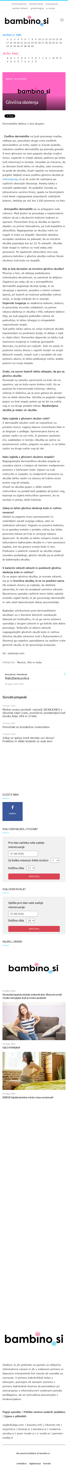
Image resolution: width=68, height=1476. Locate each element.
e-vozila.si (43, 1433)
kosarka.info (34, 1424)
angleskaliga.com (13, 1424)
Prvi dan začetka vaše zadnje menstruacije (26, 845)
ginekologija (37, 8)
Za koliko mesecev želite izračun (28, 860)
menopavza (52, 3)
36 (18, 45)
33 (7, 45)
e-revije (50, 8)
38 (25, 45)
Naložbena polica (17, 678)
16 (60, 38)
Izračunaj (34, 876)
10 (39, 38)
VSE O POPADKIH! (11, 1047)
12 (46, 38)
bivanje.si (24, 1429)
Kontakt (47, 1463)
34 (11, 45)
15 (57, 38)
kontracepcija (19, 3)
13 (50, 38)
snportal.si (8, 1429)
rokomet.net (52, 1424)
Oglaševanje (35, 1463)
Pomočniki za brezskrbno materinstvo (26, 727)
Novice (9, 79)
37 (21, 45)
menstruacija (36, 3)
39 (28, 45)
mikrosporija (10, 179)
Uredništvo (22, 1463)
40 (32, 45)
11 (43, 38)
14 (53, 38)
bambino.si (39, 1429)
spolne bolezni (20, 8)
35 (14, 45)
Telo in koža (20, 79)
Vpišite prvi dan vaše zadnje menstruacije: (25, 905)
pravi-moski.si (25, 1433)
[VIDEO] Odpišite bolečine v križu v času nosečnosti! (27, 1097)
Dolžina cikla (16, 868)
